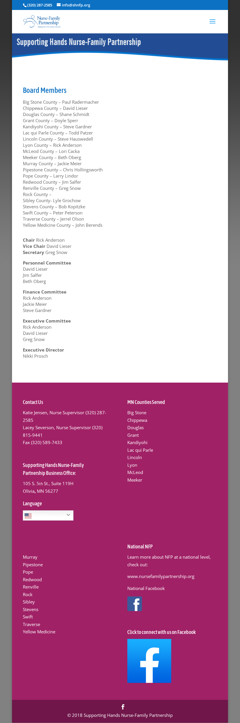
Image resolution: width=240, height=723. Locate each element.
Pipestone (33, 564)
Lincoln (134, 457)
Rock (27, 594)
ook (161, 588)
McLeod (135, 472)
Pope (28, 572)
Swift (28, 617)
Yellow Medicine (39, 632)
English (40, 515)
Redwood (32, 579)
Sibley (29, 602)
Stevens (30, 609)
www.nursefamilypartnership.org (160, 576)
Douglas (135, 427)
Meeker (134, 480)
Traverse (31, 624)
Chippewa (137, 420)
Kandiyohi (137, 442)
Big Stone (136, 412)
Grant (133, 435)
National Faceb (142, 588)
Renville (31, 587)
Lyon (132, 465)
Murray (30, 557)
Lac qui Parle (140, 450)
